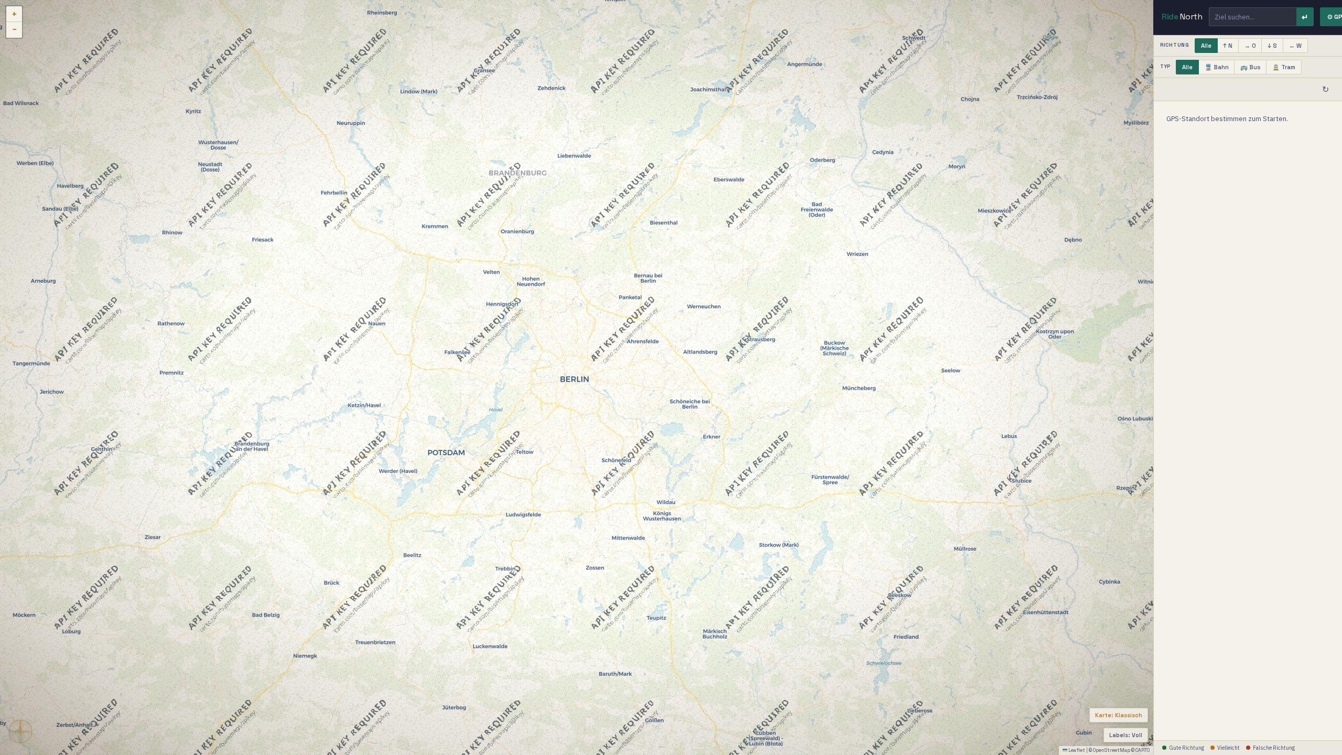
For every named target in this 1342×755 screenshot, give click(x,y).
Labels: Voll (1125, 735)
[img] (576, 377)
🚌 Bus (1250, 67)
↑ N (1227, 45)
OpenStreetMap (1111, 750)
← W (1295, 45)
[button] (14, 14)
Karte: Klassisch (1118, 715)
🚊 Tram (1283, 67)
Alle (1206, 45)
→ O (1250, 45)
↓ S (1272, 45)
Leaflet (1076, 750)
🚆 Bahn (1217, 67)
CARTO (1142, 750)
